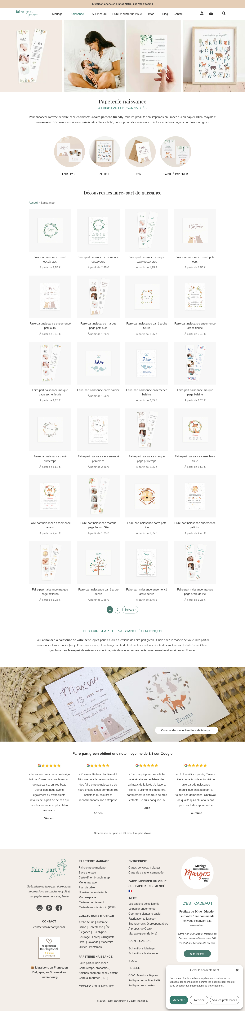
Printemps (95, 946)
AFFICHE (105, 174)
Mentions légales (147, 975)
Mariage (57, 13)
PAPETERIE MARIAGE (94, 861)
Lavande (93, 941)
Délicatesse (95, 927)
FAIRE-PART (69, 174)
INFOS (132, 898)
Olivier (83, 946)
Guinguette (107, 937)
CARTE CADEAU (140, 941)
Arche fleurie (86, 922)
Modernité (107, 941)
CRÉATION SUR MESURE (96, 986)
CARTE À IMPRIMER (175, 174)
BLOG (132, 960)
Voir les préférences (224, 1000)
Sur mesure (99, 13)
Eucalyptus (100, 932)
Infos (151, 13)
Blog (165, 13)
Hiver (82, 941)
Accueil (33, 202)
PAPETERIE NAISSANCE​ (96, 956)
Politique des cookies (141, 985)
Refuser (199, 1000)
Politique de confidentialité (144, 980)
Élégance (84, 932)
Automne (102, 922)
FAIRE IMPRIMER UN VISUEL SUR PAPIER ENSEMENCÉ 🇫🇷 (148, 886)
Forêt (95, 937)
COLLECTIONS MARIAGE (96, 915)
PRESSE (134, 968)
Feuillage (84, 937)
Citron (82, 927)
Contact (178, 13)
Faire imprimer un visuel (127, 13)
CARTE (140, 174)
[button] (237, 970)
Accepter (179, 1000)
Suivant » (130, 609)
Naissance (77, 13)
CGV (131, 975)
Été (107, 927)
